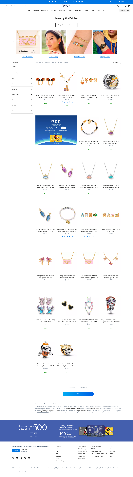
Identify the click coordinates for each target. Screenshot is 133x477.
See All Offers (122, 1)
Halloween (44, 10)
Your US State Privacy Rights (66, 468)
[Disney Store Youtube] (29, 458)
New (29, 10)
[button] (13, 41)
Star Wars (58, 456)
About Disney (105, 468)
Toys (70, 10)
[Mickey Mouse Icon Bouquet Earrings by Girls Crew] (45, 262)
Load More (78, 394)
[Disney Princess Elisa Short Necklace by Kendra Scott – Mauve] (111, 127)
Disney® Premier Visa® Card (17, 5)
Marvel (57, 458)
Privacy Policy (24, 451)
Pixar (57, 453)
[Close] (128, 2)
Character (14, 100)
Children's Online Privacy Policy (92, 468)
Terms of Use (31, 468)
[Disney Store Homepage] (67, 6)
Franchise (14, 89)
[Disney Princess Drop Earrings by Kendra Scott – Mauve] (67, 171)
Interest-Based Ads (114, 468)
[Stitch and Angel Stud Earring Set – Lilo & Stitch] (45, 306)
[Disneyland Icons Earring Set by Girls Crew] (111, 215)
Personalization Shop (97, 456)
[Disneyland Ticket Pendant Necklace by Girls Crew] (67, 262)
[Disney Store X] (21, 458)
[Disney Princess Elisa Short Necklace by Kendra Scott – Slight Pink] (89, 171)
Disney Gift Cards (96, 446)
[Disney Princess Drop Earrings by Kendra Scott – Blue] (45, 215)
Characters (59, 446)
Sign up (16, 450)
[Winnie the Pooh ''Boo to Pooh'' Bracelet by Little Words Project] (89, 127)
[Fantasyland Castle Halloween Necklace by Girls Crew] (67, 81)
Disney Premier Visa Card (99, 453)
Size (13, 78)
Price (13, 84)
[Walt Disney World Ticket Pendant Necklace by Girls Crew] (89, 262)
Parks (92, 10)
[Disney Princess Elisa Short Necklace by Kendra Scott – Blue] (45, 171)
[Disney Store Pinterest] (25, 458)
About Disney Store (96, 451)
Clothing (53, 10)
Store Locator (27, 5)
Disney (57, 451)
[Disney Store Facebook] (13, 458)
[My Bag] (129, 6)
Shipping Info (81, 453)
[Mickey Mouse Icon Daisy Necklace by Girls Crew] (111, 262)
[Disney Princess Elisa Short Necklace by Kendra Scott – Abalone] (111, 171)
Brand (13, 111)
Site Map (112, 451)
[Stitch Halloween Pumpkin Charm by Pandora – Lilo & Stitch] (45, 350)
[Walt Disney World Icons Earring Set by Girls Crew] (89, 215)
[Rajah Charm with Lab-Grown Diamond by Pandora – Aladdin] (67, 350)
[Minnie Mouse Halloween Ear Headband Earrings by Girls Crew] (45, 81)
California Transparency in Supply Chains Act (22, 471)
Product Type (15, 73)
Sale (104, 10)
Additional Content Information (43, 468)
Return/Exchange (82, 451)
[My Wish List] (125, 6)
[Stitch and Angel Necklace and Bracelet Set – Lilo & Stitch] (89, 306)
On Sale (14, 105)
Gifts (98, 10)
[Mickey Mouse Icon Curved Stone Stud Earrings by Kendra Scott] (67, 306)
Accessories (62, 10)
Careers (112, 449)
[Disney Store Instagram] (17, 458)
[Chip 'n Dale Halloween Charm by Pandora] (111, 81)
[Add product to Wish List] (54, 69)
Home (86, 10)
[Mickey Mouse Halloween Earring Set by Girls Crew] (89, 81)
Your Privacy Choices (79, 468)
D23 (111, 446)
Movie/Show (15, 94)
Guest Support (6, 5)
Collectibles (78, 10)
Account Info (81, 456)
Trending (36, 10)
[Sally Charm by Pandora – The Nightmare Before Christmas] (111, 306)
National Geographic (61, 461)
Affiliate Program (95, 449)
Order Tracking (82, 449)
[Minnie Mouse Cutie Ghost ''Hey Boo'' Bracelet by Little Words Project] (67, 215)
